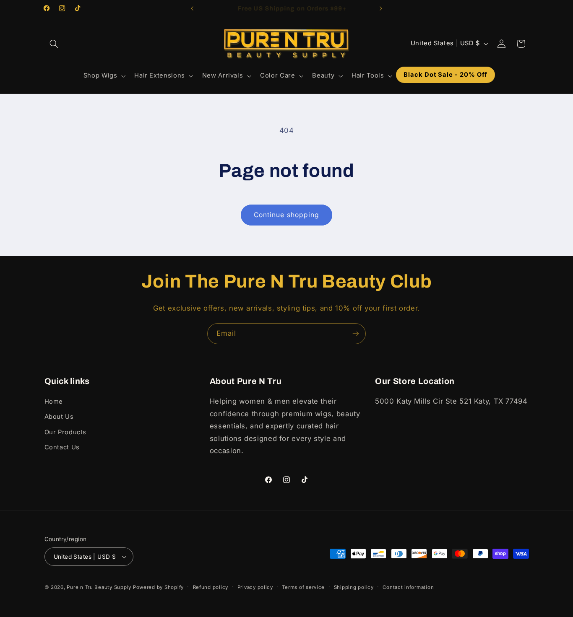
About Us (59, 416)
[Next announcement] (381, 8)
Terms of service (303, 587)
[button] (54, 43)
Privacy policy (255, 587)
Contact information (408, 587)
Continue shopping (286, 215)
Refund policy (211, 587)
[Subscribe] (355, 333)
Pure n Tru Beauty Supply (100, 587)
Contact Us (62, 447)
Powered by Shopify (158, 587)
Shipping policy (354, 587)
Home (53, 401)
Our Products (65, 432)
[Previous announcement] (192, 8)
